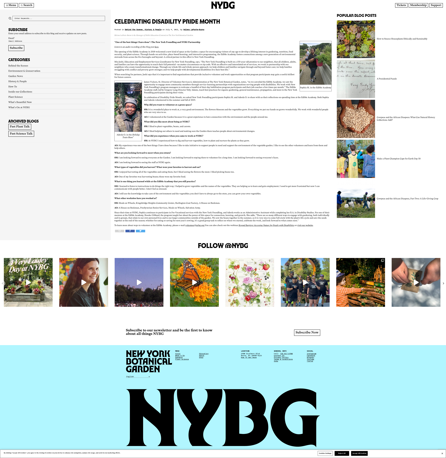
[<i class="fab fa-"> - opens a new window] (140, 231)
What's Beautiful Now (20, 102)
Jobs (276, 361)
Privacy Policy (281, 357)
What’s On (180, 355)
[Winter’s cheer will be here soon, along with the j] (360, 282)
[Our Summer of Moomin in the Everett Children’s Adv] (416, 282)
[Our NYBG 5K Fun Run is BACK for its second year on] (305, 282)
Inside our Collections (20, 92)
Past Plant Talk (20, 126)
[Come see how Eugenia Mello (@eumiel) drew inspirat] (83, 282)
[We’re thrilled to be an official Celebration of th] (28, 282)
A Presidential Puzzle (387, 79)
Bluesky (310, 357)
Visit (177, 354)
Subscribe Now (307, 332)
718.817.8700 (286, 354)
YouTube (310, 359)
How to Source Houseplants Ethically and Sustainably (402, 39)
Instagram (311, 354)
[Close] (442, 453)
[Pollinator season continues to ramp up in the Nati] (194, 282)
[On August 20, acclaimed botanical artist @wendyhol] (249, 282)
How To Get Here (249, 357)
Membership (418, 5)
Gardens (179, 357)
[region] (223, 454)
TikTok (310, 361)
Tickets (401, 5)
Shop (201, 357)
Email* (11, 38)
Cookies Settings (325, 453)
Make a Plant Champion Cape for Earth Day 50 (399, 159)
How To (12, 87)
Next (443, 283)
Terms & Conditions (283, 359)
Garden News (15, 76)
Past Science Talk (21, 133)
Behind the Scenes (18, 66)
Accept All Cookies (359, 453)
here (157, 47)
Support (436, 5)
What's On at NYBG (19, 107)
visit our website (305, 225)
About (201, 355)
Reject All (341, 453)
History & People (17, 81)
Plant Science (15, 97)
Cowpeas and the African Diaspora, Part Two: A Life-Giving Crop (407, 199)
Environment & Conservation (24, 71)
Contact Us (279, 355)
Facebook (311, 355)
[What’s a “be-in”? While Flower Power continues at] (139, 282)
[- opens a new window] (119, 231)
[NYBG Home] (223, 5)
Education (203, 354)
